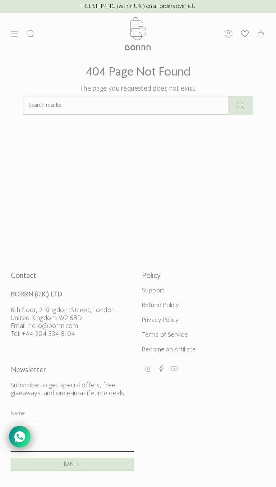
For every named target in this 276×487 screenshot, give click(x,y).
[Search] (240, 105)
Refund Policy (160, 305)
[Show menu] (14, 33)
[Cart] (261, 33)
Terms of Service (165, 335)
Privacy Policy (160, 320)
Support (153, 291)
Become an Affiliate (169, 350)
